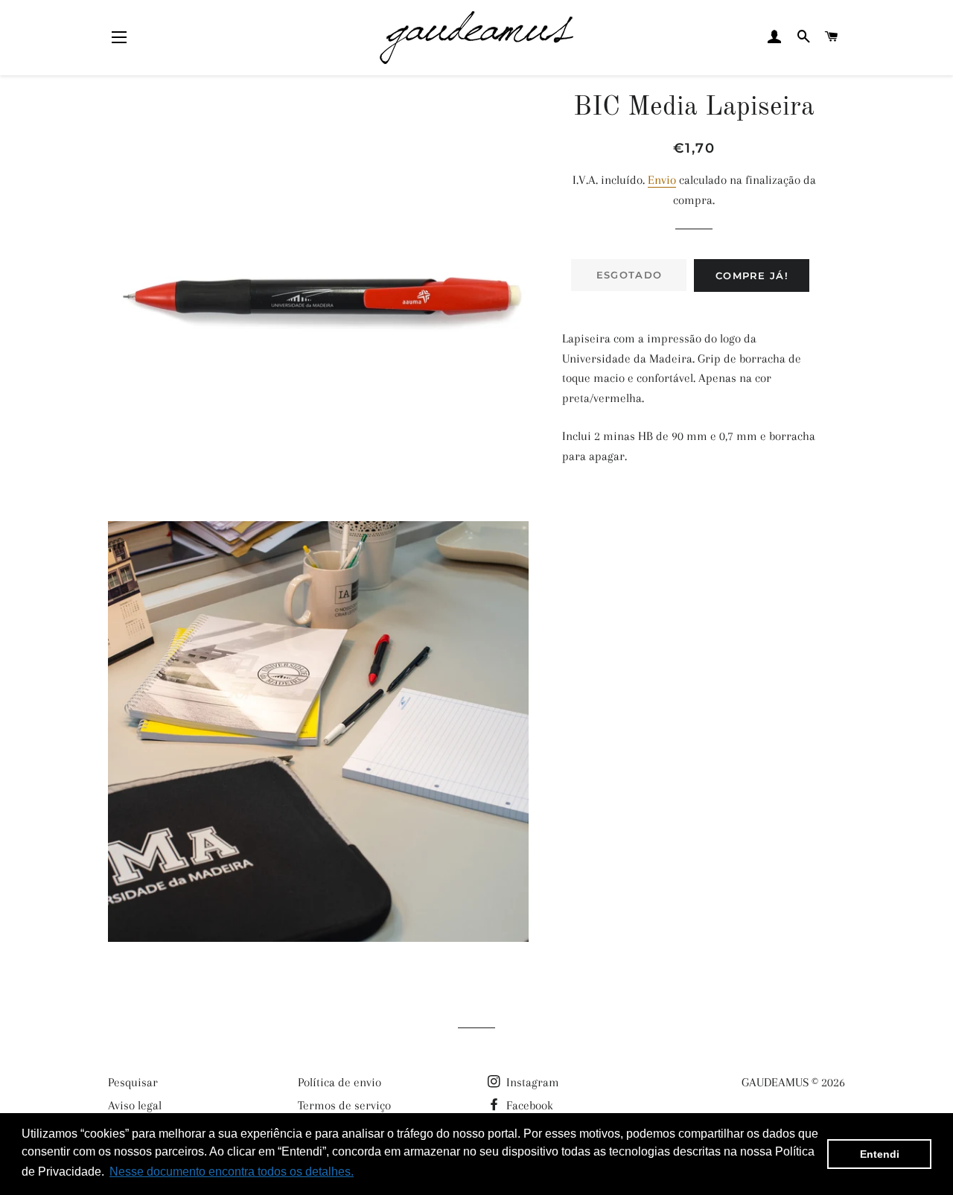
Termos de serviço (344, 1105)
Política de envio (339, 1082)
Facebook (528, 1105)
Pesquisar (133, 1082)
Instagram (531, 1082)
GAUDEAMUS (775, 1082)
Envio (662, 180)
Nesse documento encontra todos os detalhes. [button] (231, 1171)
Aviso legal (135, 1105)
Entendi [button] (879, 1154)
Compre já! (751, 275)
